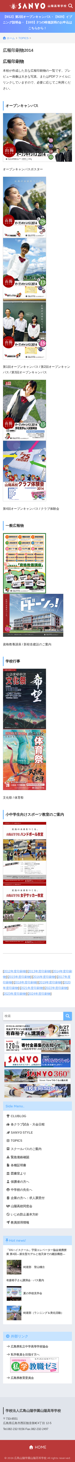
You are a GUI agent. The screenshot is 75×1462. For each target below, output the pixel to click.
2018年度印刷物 (25, 982)
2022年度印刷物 (56, 988)
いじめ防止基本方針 (24, 1214)
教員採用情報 (19, 1222)
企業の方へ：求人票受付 (27, 1198)
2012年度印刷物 (15, 971)
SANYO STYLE (21, 1132)
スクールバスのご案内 (26, 1149)
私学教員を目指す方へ (25, 1354)
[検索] (67, 1016)
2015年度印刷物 (19, 976)
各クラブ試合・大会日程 (27, 1124)
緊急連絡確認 (19, 1157)
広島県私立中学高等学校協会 (29, 1346)
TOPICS (16, 1140)
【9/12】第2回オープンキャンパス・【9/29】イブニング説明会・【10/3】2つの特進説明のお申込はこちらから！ (37, 22)
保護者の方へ (19, 1181)
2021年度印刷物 (32, 988)
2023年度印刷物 (15, 993)
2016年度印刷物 (44, 976)
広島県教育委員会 (22, 1377)
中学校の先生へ (21, 1189)
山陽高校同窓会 (21, 1206)
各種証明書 (18, 1165)
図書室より (18, 1173)
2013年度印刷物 (39, 971)
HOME (40, 1447)
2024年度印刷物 (39, 993)
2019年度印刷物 (50, 982)
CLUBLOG (18, 1116)
